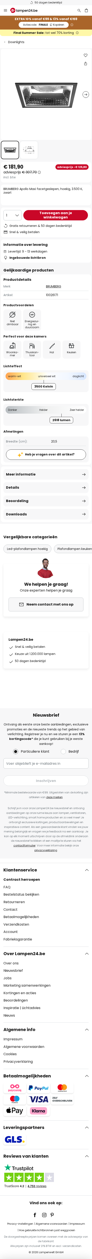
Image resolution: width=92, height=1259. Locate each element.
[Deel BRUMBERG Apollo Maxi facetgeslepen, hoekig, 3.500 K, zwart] (85, 63)
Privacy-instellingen (20, 1224)
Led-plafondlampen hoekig (27, 549)
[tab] (46, 904)
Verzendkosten (16, 924)
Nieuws (9, 1015)
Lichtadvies (31, 1007)
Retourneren (14, 902)
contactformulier (24, 845)
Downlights (16, 42)
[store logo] (26, 10)
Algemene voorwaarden (23, 1046)
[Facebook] (38, 1215)
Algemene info (19, 1030)
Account (10, 931)
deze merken (54, 797)
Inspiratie (11, 1007)
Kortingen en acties (19, 993)
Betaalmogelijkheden (21, 916)
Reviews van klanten (26, 1156)
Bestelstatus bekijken (21, 894)
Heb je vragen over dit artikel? (49, 454)
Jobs (7, 978)
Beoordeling (17, 500)
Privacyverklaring (18, 1061)
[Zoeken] (79, 10)
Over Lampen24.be (24, 954)
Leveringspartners (23, 1127)
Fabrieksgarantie (17, 939)
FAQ (6, 887)
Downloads (16, 514)
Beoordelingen (15, 1000)
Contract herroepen (21, 879)
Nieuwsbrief (13, 970)
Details (12, 487)
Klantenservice (20, 870)
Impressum (12, 1039)
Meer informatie (21, 474)
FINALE (43, 25)
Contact (10, 909)
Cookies (10, 1054)
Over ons (11, 963)
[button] (10, 150)
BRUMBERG (53, 286)
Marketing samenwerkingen (26, 985)
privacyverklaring (45, 850)
